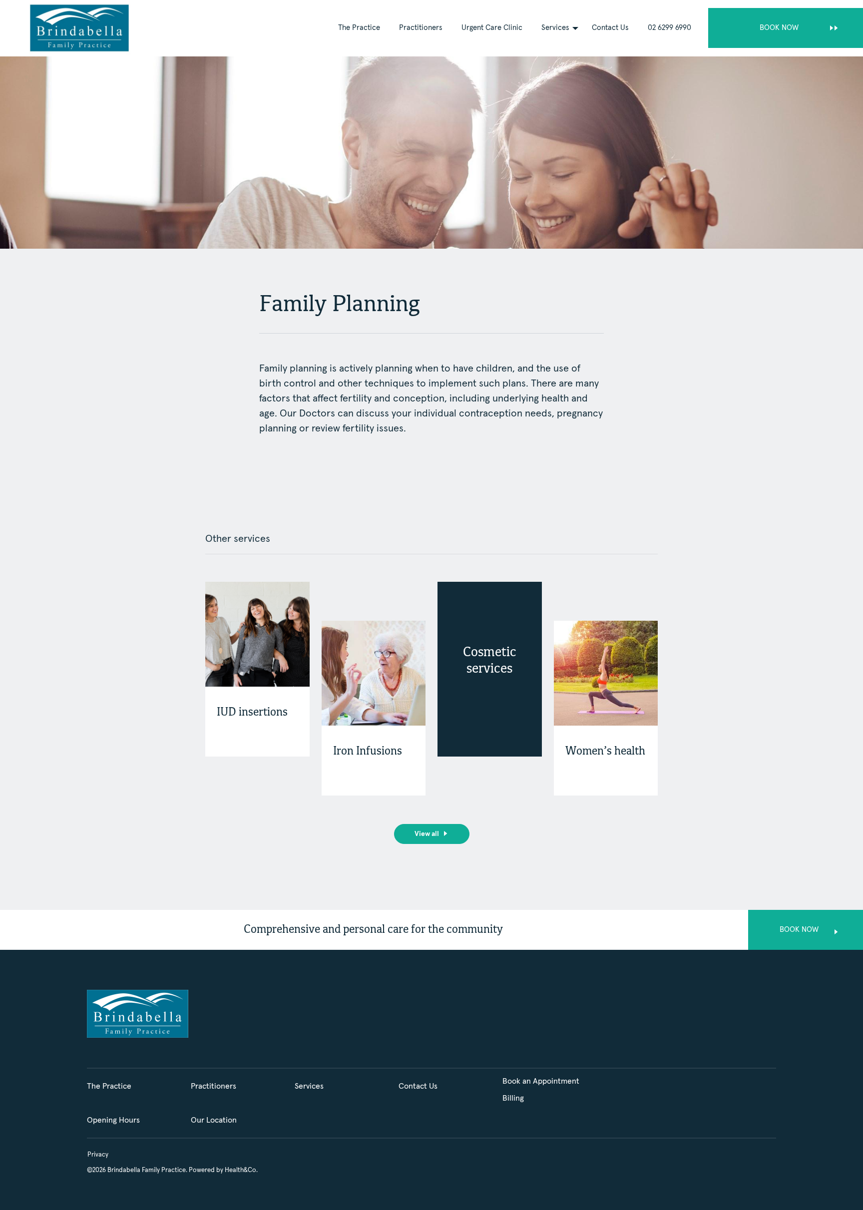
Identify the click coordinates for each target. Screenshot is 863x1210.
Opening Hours (113, 1120)
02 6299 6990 (669, 27)
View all (427, 833)
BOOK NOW (779, 27)
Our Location (214, 1120)
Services (555, 27)
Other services (237, 539)
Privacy (97, 1155)
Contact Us (610, 27)
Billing (513, 1098)
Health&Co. (241, 1170)
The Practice (359, 27)
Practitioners (420, 27)
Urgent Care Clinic (491, 27)
